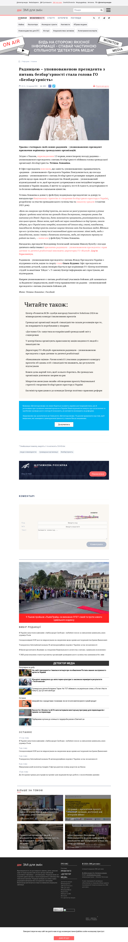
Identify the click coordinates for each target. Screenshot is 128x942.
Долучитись (64, 424)
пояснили (45, 168)
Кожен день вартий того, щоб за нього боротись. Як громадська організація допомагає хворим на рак (59, 373)
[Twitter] (53, 86)
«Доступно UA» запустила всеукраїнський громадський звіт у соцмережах (58, 333)
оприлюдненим (45, 156)
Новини (22, 18)
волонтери (33, 25)
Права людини (81, 25)
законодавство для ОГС (29, 31)
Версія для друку (102, 86)
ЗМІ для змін (57, 2)
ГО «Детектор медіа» (103, 2)
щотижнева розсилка (51, 465)
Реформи (25, 61)
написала (43, 237)
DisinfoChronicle (69, 2)
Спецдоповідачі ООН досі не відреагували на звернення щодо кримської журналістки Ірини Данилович (63, 640)
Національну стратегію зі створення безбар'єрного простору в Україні (71, 198)
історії (46, 31)
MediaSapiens (34, 2)
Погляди (76, 18)
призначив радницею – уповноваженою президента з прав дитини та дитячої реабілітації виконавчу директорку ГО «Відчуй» (63, 250)
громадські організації (48, 452)
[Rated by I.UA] (69, 911)
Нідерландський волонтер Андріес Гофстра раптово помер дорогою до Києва (52, 767)
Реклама (64, 868)
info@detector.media (93, 875)
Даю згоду (64, 938)
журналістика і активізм (64, 31)
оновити (93, 513)
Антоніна (91, 2)
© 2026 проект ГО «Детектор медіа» (94, 873)
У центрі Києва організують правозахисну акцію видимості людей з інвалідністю (62, 342)
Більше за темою (30, 790)
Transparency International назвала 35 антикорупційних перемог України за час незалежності (58, 645)
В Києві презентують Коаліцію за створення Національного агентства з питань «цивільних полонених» (62, 650)
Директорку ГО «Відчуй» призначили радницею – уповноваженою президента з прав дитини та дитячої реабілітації (61, 352)
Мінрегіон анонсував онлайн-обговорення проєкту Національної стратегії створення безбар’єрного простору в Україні (60, 383)
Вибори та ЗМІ (66, 894)
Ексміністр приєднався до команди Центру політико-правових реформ (64, 390)
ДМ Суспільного (46, 2)
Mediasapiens (65, 884)
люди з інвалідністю (28, 452)
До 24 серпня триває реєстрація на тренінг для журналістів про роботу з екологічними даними (59, 774)
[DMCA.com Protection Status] (58, 911)
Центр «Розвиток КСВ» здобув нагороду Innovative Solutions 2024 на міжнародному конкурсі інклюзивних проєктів (62, 314)
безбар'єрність (67, 452)
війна (22, 25)
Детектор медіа (22, 2)
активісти (66, 25)
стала (59, 263)
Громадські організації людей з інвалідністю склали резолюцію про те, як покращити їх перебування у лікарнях (64, 324)
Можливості (37, 18)
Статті (51, 18)
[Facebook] (49, 86)
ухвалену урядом (85, 201)
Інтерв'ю (63, 18)
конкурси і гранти (50, 25)
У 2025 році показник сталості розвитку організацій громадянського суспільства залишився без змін (61, 654)
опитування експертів (88, 31)
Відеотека (64, 892)
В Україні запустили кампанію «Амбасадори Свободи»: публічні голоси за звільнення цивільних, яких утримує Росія (62, 634)
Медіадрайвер (81, 2)
